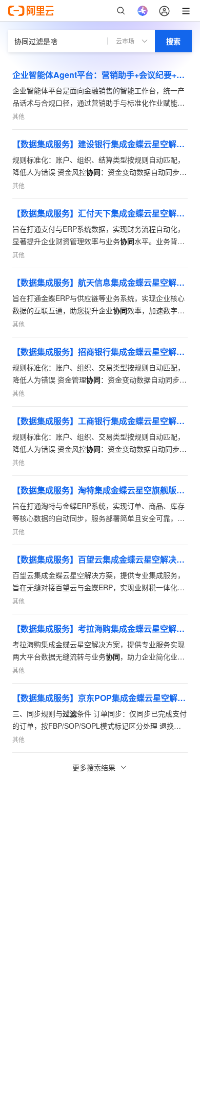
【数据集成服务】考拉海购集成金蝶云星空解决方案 (100, 628)
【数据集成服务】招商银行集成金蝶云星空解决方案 (100, 351)
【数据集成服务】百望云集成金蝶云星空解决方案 (100, 559)
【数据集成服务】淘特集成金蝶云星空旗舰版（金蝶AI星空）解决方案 (100, 490)
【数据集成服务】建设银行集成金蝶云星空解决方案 (100, 144)
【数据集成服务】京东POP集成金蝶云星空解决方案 (100, 698)
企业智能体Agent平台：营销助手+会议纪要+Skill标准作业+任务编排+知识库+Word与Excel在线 (100, 75)
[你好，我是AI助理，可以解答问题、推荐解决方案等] (142, 11)
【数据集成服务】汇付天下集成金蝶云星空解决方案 (100, 213)
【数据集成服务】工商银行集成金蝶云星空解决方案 (100, 421)
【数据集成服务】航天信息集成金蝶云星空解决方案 (100, 282)
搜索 (173, 41)
